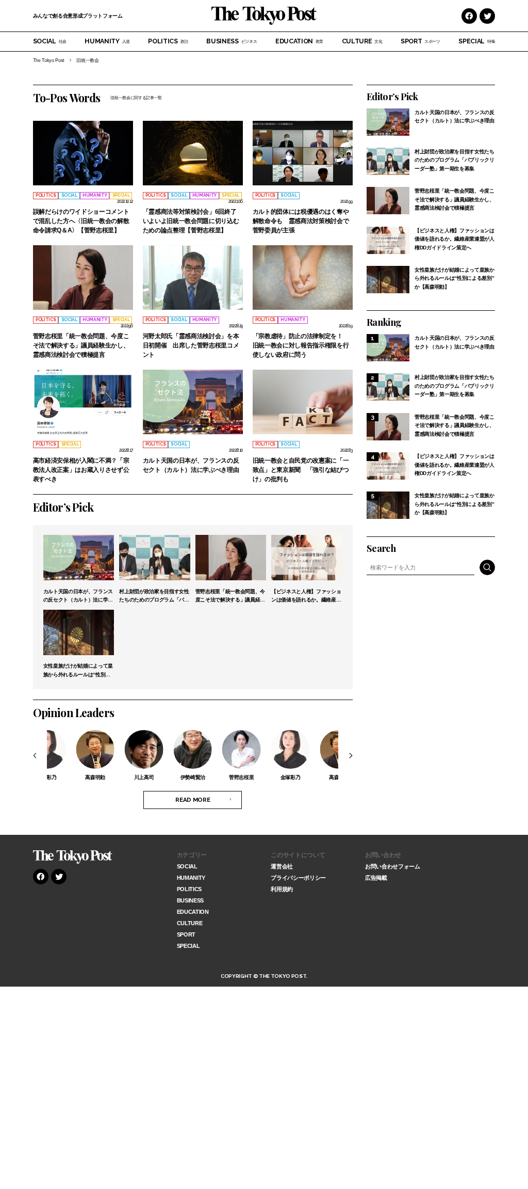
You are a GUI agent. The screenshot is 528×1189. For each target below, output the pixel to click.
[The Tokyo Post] (72, 857)
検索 (487, 567)
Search (381, 548)
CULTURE (362, 41)
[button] (40, 756)
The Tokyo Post (48, 60)
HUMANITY (107, 41)
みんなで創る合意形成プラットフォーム (78, 16)
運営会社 (282, 866)
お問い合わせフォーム (392, 866)
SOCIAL (50, 41)
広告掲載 (376, 878)
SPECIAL (476, 41)
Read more (192, 799)
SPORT (420, 41)
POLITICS (168, 41)
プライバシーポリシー (298, 878)
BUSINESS (231, 41)
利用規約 (282, 889)
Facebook (469, 16)
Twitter (487, 16)
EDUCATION (299, 41)
